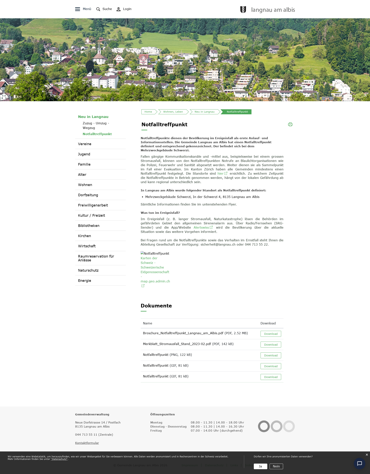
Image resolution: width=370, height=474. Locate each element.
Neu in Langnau (93, 117)
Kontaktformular (87, 442)
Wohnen (85, 185)
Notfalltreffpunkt (103, 134)
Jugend (84, 154)
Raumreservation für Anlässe (96, 258)
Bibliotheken (88, 225)
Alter (82, 174)
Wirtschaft (87, 246)
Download (268, 323)
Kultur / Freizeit (91, 215)
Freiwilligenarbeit (93, 205)
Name (147, 323)
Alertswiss (203, 227)
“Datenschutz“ (59, 459)
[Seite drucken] (290, 124)
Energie (84, 280)
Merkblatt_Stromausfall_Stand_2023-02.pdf (177, 344)
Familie (84, 164)
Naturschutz (88, 270)
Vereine (84, 144)
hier (223, 173)
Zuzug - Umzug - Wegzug (96, 125)
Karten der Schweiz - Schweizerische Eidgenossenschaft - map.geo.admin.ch (155, 271)
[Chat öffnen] (359, 463)
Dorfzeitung (88, 195)
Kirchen (84, 236)
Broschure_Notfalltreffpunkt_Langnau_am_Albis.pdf (183, 333)
